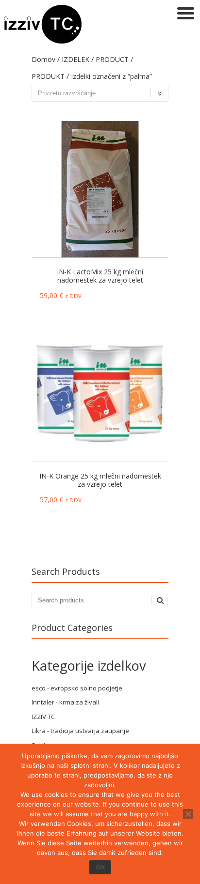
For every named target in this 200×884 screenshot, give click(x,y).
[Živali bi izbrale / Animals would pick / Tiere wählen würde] (43, 40)
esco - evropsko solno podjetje (77, 688)
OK (100, 867)
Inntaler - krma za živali (65, 702)
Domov (43, 59)
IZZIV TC (43, 716)
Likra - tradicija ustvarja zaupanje (80, 730)
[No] (188, 814)
